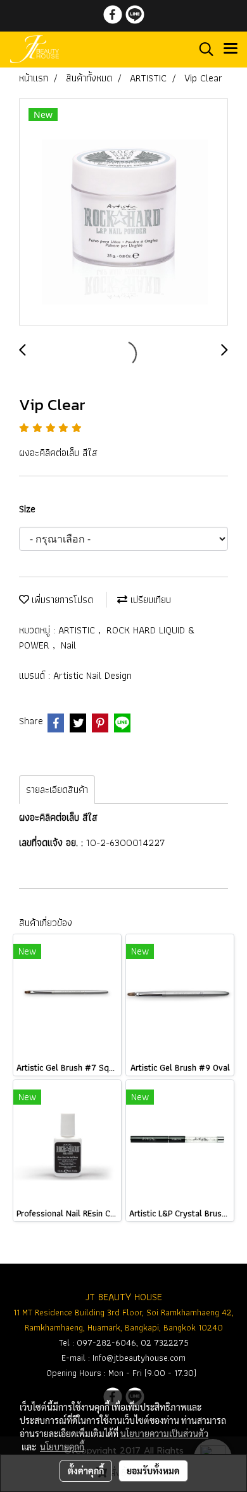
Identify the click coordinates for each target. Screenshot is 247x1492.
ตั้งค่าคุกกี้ (86, 1470)
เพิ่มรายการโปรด (61, 600)
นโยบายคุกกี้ (62, 1446)
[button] (202, 49)
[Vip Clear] (123, 212)
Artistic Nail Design (92, 675)
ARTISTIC (78, 630)
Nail (68, 645)
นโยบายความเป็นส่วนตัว (164, 1433)
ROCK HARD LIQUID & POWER (107, 637)
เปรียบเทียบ (149, 600)
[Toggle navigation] (230, 49)
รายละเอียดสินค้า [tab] (57, 789)
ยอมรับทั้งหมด (153, 1470)
